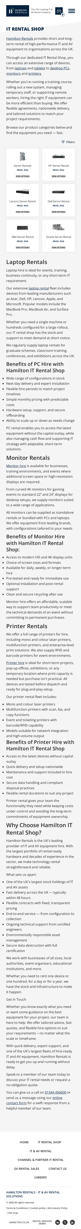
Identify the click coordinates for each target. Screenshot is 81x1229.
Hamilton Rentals (19, 38)
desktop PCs (59, 68)
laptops (21, 68)
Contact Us (58, 1169)
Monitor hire (16, 466)
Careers (40, 1177)
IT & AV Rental (41, 1151)
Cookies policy (37, 1208)
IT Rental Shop (49, 1142)
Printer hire (15, 662)
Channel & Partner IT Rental (41, 1160)
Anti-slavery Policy (58, 1208)
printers (34, 73)
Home (24, 1142)
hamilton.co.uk (19, 1222)
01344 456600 (55, 1092)
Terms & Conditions (17, 1208)
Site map (13, 1212)
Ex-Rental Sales (26, 1169)
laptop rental (39, 288)
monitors (13, 73)
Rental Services (42, 1222)
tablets (39, 68)
